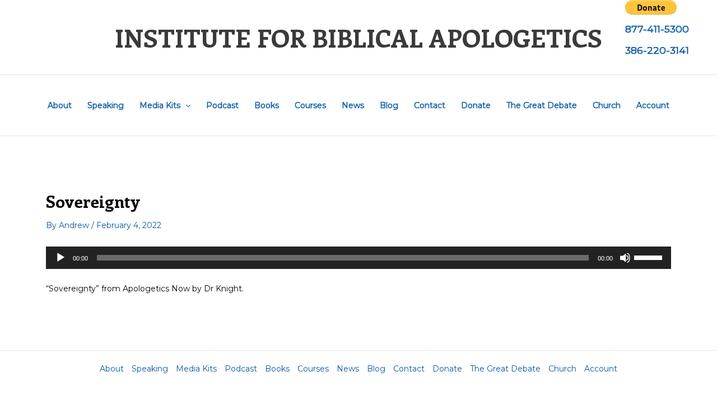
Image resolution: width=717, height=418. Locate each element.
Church (607, 105)
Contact (429, 105)
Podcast (222, 105)
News (353, 105)
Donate (476, 105)
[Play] (60, 257)
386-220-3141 (657, 50)
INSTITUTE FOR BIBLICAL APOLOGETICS (358, 37)
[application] (358, 258)
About (60, 105)
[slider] (649, 257)
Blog (389, 105)
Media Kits (159, 105)
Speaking (105, 105)
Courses (310, 105)
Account (652, 105)
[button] (185, 105)
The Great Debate (541, 105)
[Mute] (625, 257)
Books (266, 105)
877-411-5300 (657, 29)
